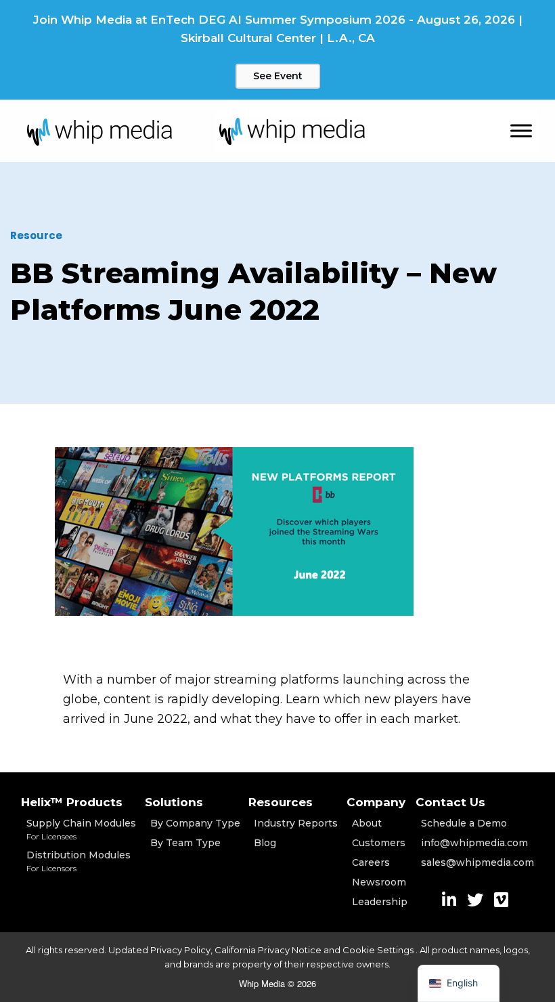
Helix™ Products (72, 802)
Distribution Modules (78, 861)
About (367, 823)
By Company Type (195, 823)
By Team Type (185, 843)
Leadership (379, 902)
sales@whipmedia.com (477, 862)
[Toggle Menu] (521, 131)
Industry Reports (296, 823)
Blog (265, 843)
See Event (278, 76)
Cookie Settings (379, 949)
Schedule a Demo (464, 823)
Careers (371, 862)
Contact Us (450, 802)
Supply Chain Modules (81, 829)
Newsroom (379, 882)
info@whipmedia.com (474, 843)
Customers (378, 843)
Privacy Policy (180, 949)
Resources (280, 802)
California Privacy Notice (268, 949)
